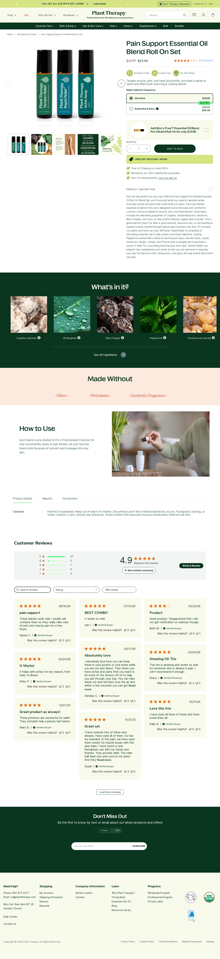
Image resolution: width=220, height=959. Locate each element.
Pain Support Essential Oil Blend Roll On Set (62, 34)
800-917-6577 (20, 892)
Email (105, 830)
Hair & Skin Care (92, 25)
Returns (44, 901)
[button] (198, 4)
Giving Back (118, 897)
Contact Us (9, 923)
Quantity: (131, 141)
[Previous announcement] (16, 4)
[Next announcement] (128, 4)
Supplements (147, 25)
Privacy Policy (128, 941)
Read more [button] (104, 760)
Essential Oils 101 (121, 901)
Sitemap (210, 941)
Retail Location (84, 892)
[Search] (185, 15)
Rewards (45, 905)
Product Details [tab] (22, 498)
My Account (46, 892)
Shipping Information (51, 897)
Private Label (155, 901)
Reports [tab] (47, 498)
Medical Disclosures (191, 941)
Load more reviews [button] (110, 792)
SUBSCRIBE (139, 846)
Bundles (179, 25)
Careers (80, 897)
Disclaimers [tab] (70, 498)
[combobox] (167, 15)
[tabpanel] (110, 514)
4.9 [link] (193, 60)
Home (127, 25)
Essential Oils (43, 25)
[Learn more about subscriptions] (157, 108)
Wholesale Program (159, 892)
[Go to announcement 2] (70, 5)
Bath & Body (67, 25)
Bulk (165, 25)
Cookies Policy (147, 941)
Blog (114, 905)
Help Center (10, 916)
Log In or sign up (167, 177)
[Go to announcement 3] (74, 5)
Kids (113, 25)
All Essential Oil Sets (26, 34)
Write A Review (191, 565)
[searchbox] (32, 590)
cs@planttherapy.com (23, 897)
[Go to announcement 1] (66, 5)
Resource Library (121, 910)
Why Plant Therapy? (123, 892)
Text (117, 830)
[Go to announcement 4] (78, 5)
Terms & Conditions (168, 941)
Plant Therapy (30, 941)
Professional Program (160, 897)
